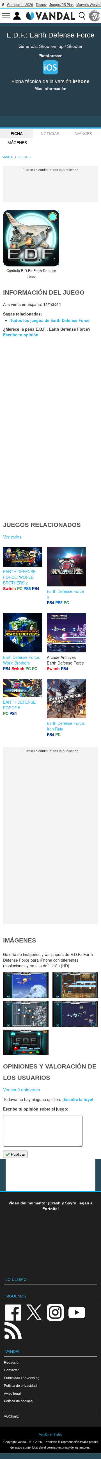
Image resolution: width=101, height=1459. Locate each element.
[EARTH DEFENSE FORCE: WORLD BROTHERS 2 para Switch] (22, 556)
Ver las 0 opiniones (21, 1089)
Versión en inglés (50, 1434)
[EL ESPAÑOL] (94, 15)
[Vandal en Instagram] (55, 1312)
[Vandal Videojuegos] (50, 15)
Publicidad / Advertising (22, 1378)
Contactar (11, 1370)
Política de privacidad (20, 1385)
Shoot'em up (51, 46)
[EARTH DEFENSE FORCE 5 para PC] (22, 687)
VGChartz (11, 1416)
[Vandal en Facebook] (13, 1312)
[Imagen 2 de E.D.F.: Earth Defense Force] (26, 1042)
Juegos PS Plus (61, 5)
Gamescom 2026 (20, 5)
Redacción (12, 1362)
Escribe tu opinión (20, 334)
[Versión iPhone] (50, 67)
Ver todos (12, 536)
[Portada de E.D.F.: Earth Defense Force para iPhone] (31, 238)
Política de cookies (18, 1401)
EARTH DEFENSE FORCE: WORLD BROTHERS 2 (19, 577)
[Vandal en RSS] (13, 1330)
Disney (41, 5)
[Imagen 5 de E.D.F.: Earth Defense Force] (75, 985)
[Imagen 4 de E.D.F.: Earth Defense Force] (26, 1014)
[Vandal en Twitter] (34, 1312)
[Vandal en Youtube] (77, 1312)
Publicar (17, 1154)
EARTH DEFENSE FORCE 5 (19, 704)
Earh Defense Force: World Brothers (21, 660)
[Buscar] (82, 16)
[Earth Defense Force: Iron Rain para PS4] (66, 698)
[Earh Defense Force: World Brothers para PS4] (22, 632)
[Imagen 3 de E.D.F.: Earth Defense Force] (75, 1014)
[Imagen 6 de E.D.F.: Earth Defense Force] (26, 985)
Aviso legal (12, 1393)
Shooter (74, 46)
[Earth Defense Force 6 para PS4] (66, 566)
